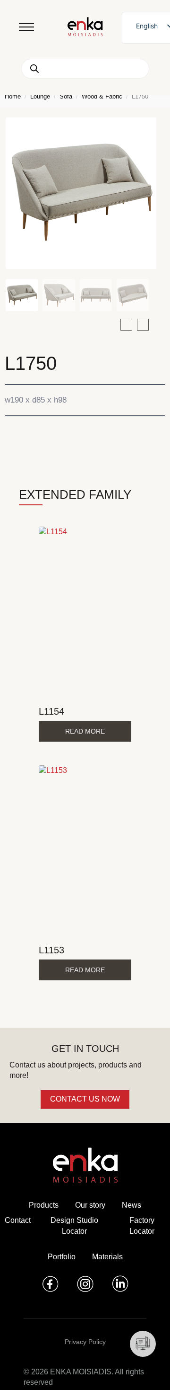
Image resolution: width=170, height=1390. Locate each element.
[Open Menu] (26, 27)
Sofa (66, 96)
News (131, 1205)
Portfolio (62, 1257)
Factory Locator (141, 1225)
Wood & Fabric (102, 96)
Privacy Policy (85, 1341)
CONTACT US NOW (85, 1099)
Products (44, 1205)
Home (13, 96)
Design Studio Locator (74, 1225)
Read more (85, 731)
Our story (90, 1205)
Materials (107, 1257)
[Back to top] (150, 1370)
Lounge (40, 96)
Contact (18, 1220)
